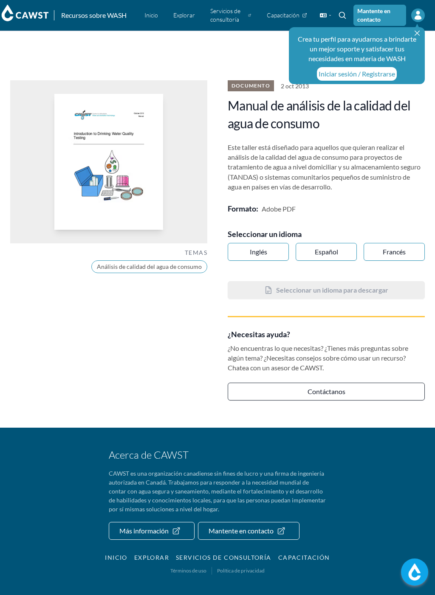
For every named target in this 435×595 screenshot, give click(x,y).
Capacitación (304, 557)
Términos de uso (188, 570)
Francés (394, 252)
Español (326, 252)
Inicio (116, 557)
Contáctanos (326, 391)
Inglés (258, 252)
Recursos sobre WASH (94, 15)
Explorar (151, 557)
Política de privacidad (241, 570)
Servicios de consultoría (223, 557)
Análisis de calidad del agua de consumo (149, 266)
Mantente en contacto (373, 15)
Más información (144, 531)
